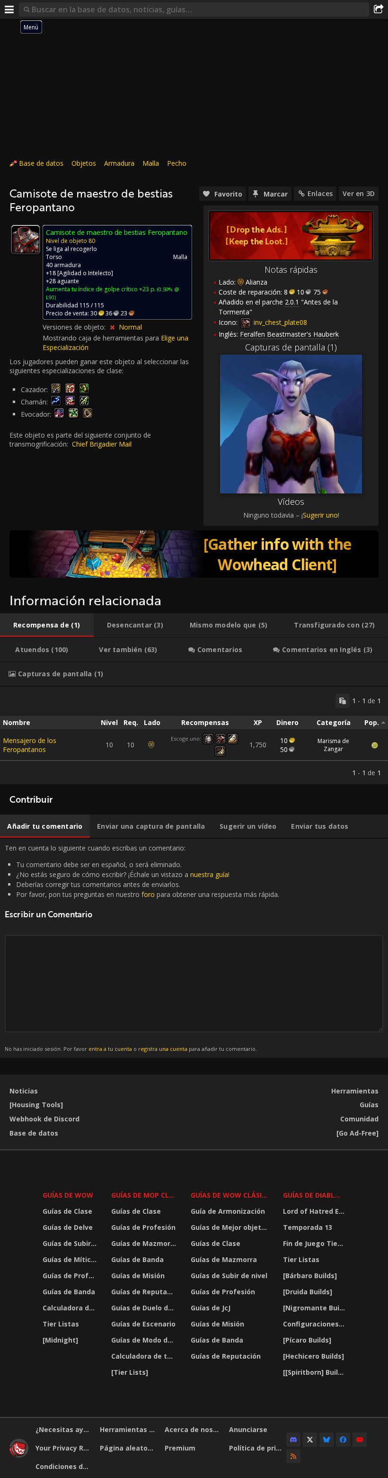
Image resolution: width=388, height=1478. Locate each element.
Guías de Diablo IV (315, 1195)
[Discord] (293, 1440)
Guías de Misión (138, 1275)
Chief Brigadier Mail (102, 443)
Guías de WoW (68, 1195)
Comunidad (359, 1118)
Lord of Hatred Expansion (315, 1211)
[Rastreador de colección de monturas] (194, 554)
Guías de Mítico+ (71, 1259)
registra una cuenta (162, 1048)
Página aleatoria (128, 1447)
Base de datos (41, 163)
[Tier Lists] (129, 1372)
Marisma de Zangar (333, 745)
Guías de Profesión (71, 1275)
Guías (369, 1104)
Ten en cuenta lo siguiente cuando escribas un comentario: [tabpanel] (142, 947)
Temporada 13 (307, 1227)
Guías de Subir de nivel (71, 1243)
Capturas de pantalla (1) (291, 347)
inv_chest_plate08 (279, 322)
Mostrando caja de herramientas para (102, 337)
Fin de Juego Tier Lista (315, 1243)
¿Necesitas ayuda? (64, 1429)
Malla (150, 163)
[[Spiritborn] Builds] (315, 1372)
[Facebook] (343, 1440)
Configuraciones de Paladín (315, 1323)
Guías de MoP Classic (144, 1195)
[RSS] (293, 1456)
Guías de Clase (67, 1211)
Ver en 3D (359, 193)
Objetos (83, 163)
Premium (180, 1447)
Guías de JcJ (210, 1307)
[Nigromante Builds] (315, 1307)
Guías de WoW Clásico (231, 1195)
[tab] (47, 625)
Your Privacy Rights (64, 1447)
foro (148, 894)
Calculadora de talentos (71, 1307)
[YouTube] (360, 1440)
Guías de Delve (68, 1227)
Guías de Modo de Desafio (144, 1339)
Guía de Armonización (228, 1211)
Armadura (119, 163)
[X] (310, 1440)
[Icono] (25, 239)
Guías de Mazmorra (144, 1243)
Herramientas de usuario (128, 1429)
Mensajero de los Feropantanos (29, 745)
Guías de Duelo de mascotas (144, 1307)
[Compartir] (378, 9)
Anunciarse (248, 1429)
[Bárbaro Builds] (310, 1275)
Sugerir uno (320, 515)
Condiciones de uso (64, 1466)
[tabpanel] (194, 735)
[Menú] (9, 9)
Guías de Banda (69, 1291)
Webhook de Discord (44, 1118)
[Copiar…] (342, 701)
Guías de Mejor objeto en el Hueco (231, 1227)
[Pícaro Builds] (307, 1339)
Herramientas (355, 1090)
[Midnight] (60, 1339)
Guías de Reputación (144, 1291)
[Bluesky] (326, 1440)
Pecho (176, 163)
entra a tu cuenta (110, 1048)
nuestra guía (209, 874)
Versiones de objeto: (75, 326)
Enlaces (320, 193)
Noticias (23, 1090)
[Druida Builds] (307, 1291)
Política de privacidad (257, 1447)
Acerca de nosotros (193, 1429)
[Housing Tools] (36, 1104)
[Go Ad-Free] (357, 1133)
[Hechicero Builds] (313, 1356)
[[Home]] (18, 1455)
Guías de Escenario (143, 1323)
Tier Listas (61, 1323)
